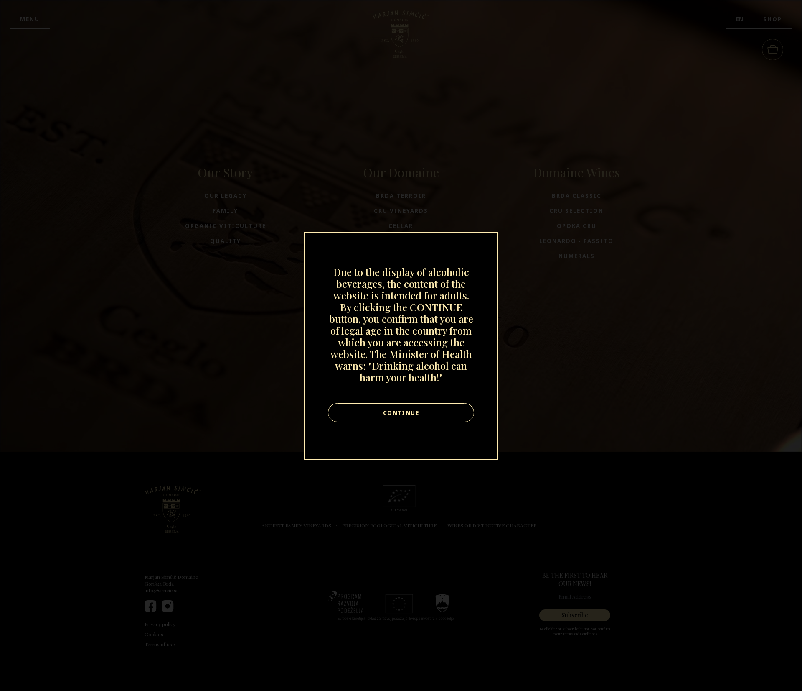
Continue (401, 413)
